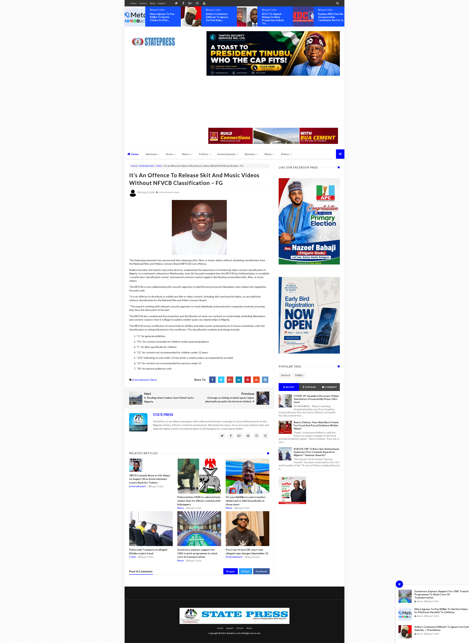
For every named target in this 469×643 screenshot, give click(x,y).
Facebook (261, 571)
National (285, 375)
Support (161, 3)
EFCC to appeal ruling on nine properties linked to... (217, 18)
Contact (143, 3)
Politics (299, 375)
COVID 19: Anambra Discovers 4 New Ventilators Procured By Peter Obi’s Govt (316, 399)
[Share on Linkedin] (239, 379)
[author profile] (132, 196)
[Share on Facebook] (212, 379)
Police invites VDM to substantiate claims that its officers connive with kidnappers (199, 500)
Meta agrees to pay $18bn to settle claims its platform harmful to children (441, 610)
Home (133, 3)
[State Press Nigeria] (155, 39)
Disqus (246, 571)
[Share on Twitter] (221, 379)
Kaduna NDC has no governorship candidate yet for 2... (275, 17)
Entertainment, (166, 192)
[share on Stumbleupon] (256, 379)
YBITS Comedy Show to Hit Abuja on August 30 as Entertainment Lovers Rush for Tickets (149, 479)
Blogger (230, 571)
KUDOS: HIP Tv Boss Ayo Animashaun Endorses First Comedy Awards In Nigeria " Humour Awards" (316, 452)
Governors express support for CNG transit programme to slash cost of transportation (441, 594)
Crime (132, 556)
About (152, 3)
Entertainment (146, 165)
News (159, 165)
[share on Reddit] (265, 379)
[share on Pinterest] (247, 379)
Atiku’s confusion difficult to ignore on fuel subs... (161, 17)
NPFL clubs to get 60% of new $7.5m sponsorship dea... (329, 17)
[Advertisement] (273, 102)
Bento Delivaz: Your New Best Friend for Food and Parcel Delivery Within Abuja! (316, 425)
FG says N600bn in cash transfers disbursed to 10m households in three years (246, 500)
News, (177, 192)
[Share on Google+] (230, 379)
